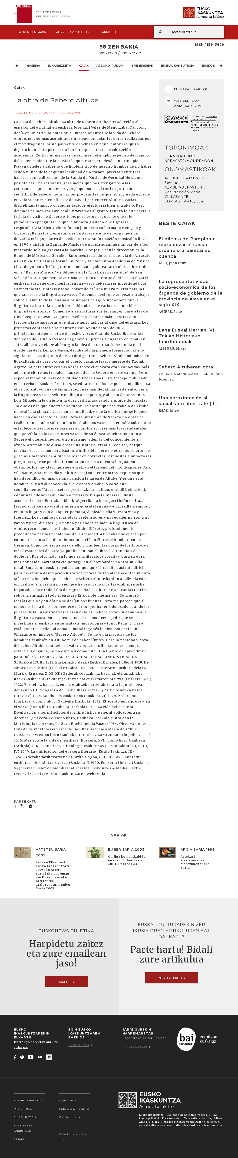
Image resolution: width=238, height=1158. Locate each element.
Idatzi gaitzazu (135, 1046)
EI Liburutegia (25, 1117)
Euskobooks (213, 65)
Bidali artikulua (171, 978)
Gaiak (84, 65)
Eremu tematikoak (28, 1100)
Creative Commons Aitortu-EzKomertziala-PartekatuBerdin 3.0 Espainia (204, 122)
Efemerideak (142, 65)
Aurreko (72, 32)
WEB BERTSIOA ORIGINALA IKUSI (188, 103)
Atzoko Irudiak (109, 65)
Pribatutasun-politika (74, 1108)
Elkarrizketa (59, 65)
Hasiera (33, 65)
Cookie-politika (70, 1117)
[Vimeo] (49, 1057)
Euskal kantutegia (177, 65)
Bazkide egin (79, 1045)
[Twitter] (22, 1057)
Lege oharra (67, 1100)
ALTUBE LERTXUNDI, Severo (184, 180)
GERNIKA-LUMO (180, 156)
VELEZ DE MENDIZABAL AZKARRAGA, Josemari (48, 112)
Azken (32, 32)
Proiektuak (23, 1108)
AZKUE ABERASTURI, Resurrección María (185, 189)
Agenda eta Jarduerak (23, 1128)
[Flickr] (40, 1057)
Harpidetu (108, 32)
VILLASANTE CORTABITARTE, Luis (184, 199)
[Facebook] (15, 1057)
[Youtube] (31, 1057)
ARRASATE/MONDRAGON (189, 161)
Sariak (19, 1139)
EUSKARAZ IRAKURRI (191, 89)
